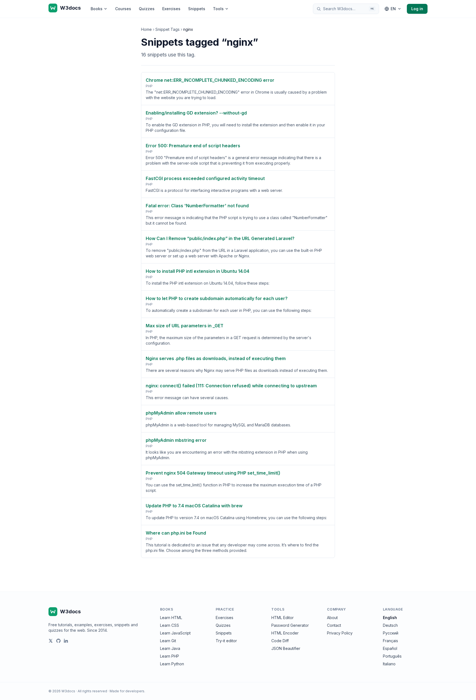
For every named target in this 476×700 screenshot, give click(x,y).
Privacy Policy (340, 633)
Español (390, 648)
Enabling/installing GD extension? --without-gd (196, 113)
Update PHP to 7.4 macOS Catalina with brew (194, 505)
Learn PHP (169, 656)
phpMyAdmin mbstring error (176, 440)
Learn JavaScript (175, 633)
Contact (334, 625)
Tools (218, 8)
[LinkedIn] (66, 641)
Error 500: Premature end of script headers (193, 145)
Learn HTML (171, 617)
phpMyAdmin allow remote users (181, 413)
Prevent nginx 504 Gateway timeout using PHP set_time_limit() (213, 473)
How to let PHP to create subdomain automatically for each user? (217, 298)
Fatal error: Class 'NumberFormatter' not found (197, 205)
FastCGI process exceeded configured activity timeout (205, 178)
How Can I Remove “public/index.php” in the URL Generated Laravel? (220, 238)
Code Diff (280, 640)
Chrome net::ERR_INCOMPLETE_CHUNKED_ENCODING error (210, 80)
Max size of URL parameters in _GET (184, 325)
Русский (390, 633)
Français (390, 640)
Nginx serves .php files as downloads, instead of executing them (216, 358)
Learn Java (170, 648)
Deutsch (390, 625)
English (390, 617)
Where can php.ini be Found (176, 533)
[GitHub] (58, 641)
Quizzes (147, 8)
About (332, 617)
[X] (50, 641)
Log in (417, 8)
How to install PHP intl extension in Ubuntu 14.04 (197, 271)
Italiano (389, 663)
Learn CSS (169, 625)
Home (146, 29)
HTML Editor (282, 617)
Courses (123, 8)
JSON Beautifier (285, 648)
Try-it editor (226, 640)
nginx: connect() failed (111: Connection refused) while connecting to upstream (231, 385)
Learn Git (168, 640)
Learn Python (172, 663)
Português (392, 656)
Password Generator (290, 625)
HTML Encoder (285, 633)
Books (96, 8)
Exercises (171, 8)
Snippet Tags (167, 29)
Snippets (196, 8)
